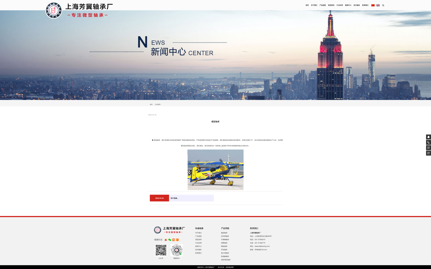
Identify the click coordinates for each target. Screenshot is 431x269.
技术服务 (357, 5)
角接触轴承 (225, 256)
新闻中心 (348, 5)
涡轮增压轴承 (226, 259)
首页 (307, 5)
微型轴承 (224, 233)
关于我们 (314, 5)
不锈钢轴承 (225, 239)
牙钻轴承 (224, 249)
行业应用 (340, 5)
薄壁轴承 (224, 243)
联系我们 (365, 5)
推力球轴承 (225, 253)
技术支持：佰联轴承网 (226, 267)
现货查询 (331, 5)
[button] (382, 5)
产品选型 (323, 5)
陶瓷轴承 (224, 246)
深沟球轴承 (225, 236)
